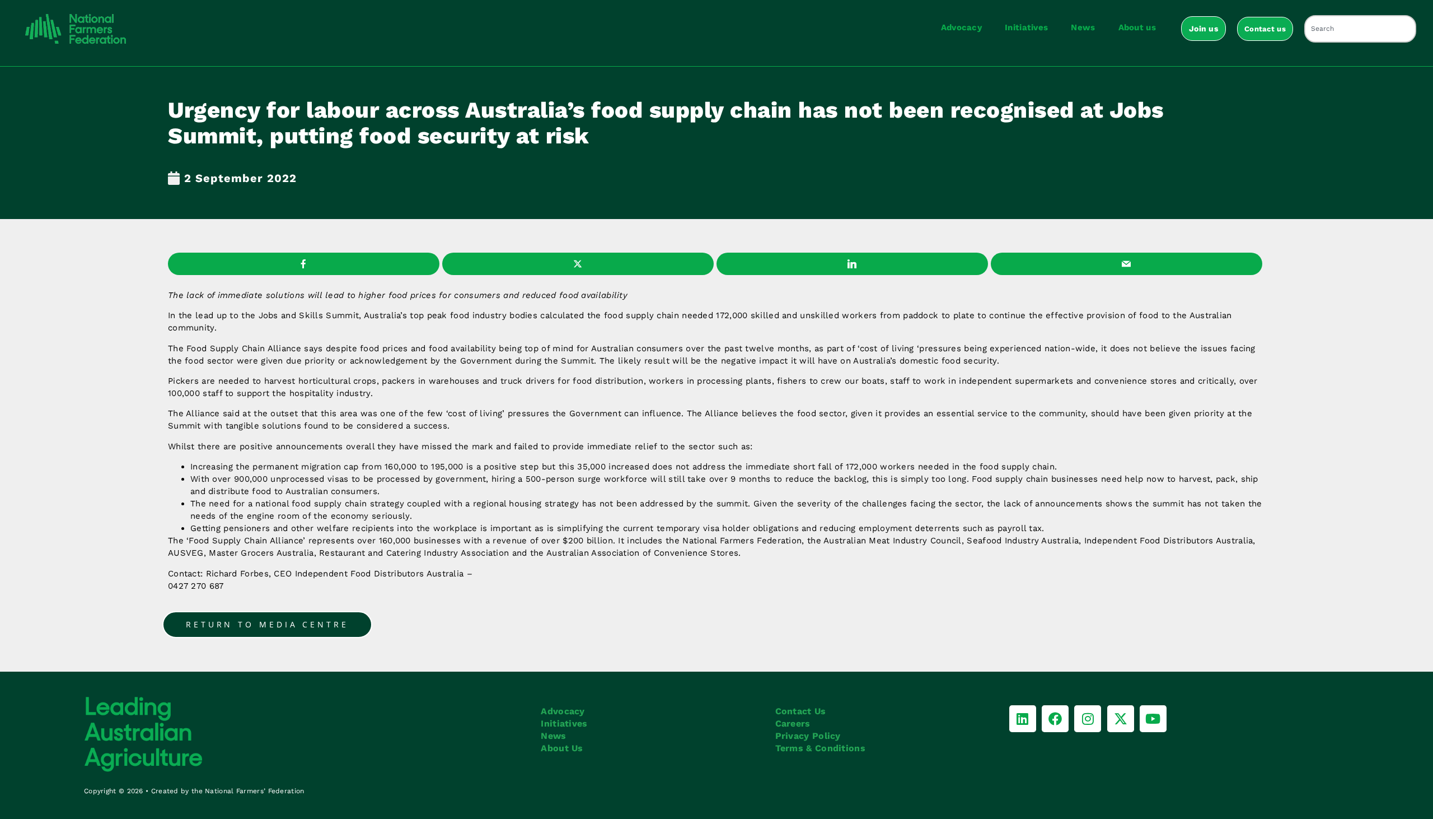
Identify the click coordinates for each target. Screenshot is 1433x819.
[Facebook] (1055, 718)
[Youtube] (1153, 718)
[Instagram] (1087, 718)
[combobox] (1360, 29)
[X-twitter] (1120, 718)
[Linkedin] (1022, 718)
